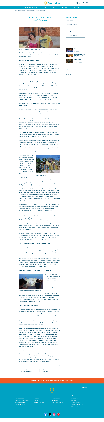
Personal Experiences (31, 10)
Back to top (84, 387)
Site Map (16, 420)
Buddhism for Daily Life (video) (22, 400)
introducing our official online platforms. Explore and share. (52, 380)
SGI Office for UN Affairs (57, 402)
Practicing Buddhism (22, 10)
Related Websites (76, 396)
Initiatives (36, 400)
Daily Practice (37, 398)
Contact (55, 396)
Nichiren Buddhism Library (77, 404)
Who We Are (18, 396)
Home (16, 10)
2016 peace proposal (32, 235)
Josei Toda (73, 400)
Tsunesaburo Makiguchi (76, 402)
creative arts (68, 74)
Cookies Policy (31, 420)
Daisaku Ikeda (33, 233)
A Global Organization (20, 398)
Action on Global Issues (39, 402)
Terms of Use (23, 420)
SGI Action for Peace (75, 406)
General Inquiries (56, 398)
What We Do (37, 396)
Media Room (55, 400)
